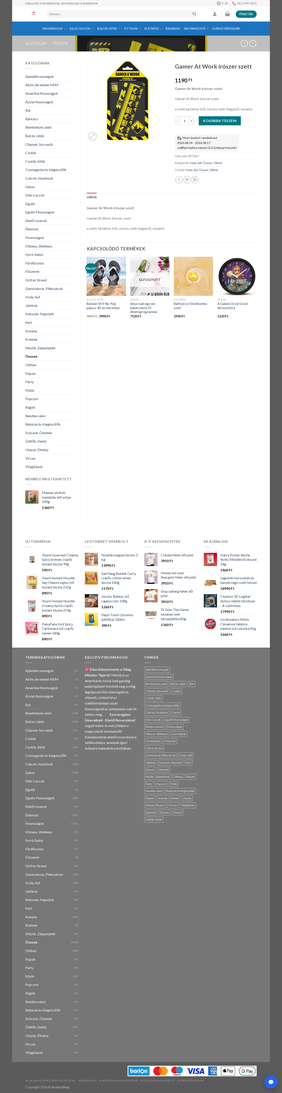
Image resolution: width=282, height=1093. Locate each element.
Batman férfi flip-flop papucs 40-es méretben (103, 306)
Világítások (34, 467)
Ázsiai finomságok (39, 102)
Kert (28, 322)
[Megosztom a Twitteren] (187, 179)
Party (29, 382)
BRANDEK (173, 28)
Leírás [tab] (92, 197)
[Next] (256, 291)
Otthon (131, 28)
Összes (60, 43)
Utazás (187, 798)
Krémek (31, 339)
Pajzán (30, 373)
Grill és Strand (35, 280)
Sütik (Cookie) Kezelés (158, 1080)
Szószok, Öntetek (38, 433)
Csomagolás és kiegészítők (46, 170)
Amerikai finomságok (41, 93)
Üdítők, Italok (35, 441)
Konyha (31, 331)
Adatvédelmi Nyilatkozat (118, 1080)
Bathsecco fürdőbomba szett (190, 306)
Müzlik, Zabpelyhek (40, 348)
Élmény (164, 812)
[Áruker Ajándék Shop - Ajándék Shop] (32, 14)
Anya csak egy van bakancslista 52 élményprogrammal (143, 308)
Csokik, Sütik (35, 161)
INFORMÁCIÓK (195, 28)
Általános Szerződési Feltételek (50, 1080)
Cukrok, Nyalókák (39, 178)
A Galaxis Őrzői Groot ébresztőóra (232, 306)
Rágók (30, 407)
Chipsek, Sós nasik (39, 144)
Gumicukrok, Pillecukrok (44, 288)
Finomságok (52, 28)
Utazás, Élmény (36, 450)
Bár (28, 110)
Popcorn (31, 399)
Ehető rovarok (36, 221)
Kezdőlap (36, 43)
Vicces (30, 458)
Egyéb (30, 204)
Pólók (29, 390)
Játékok (31, 305)
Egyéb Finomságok (39, 212)
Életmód (152, 28)
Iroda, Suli (32, 297)
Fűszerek (32, 271)
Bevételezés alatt (38, 127)
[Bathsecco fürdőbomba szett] (193, 276)
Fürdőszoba (34, 263)
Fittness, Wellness (38, 246)
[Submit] (194, 14)
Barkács (31, 119)
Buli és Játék (107, 28)
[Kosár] (227, 13)
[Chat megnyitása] (271, 1082)
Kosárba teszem (219, 120)
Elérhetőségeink (226, 28)
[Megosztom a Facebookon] (179, 179)
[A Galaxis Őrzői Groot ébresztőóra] (237, 276)
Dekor (30, 187)
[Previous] (87, 291)
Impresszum (87, 1080)
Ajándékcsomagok (39, 76)
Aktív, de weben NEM (41, 85)
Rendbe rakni (35, 416)
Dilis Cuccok (80, 28)
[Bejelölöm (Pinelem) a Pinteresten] (195, 179)
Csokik (30, 153)
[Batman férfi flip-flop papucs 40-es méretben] (106, 276)
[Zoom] (92, 136)
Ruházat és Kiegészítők (43, 424)
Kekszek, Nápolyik (39, 314)
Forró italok (34, 254)
